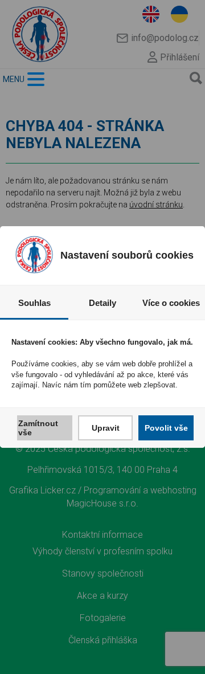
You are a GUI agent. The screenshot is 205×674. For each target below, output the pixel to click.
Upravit (106, 427)
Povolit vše (166, 427)
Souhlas (34, 303)
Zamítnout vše (38, 428)
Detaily (102, 303)
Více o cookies (171, 303)
